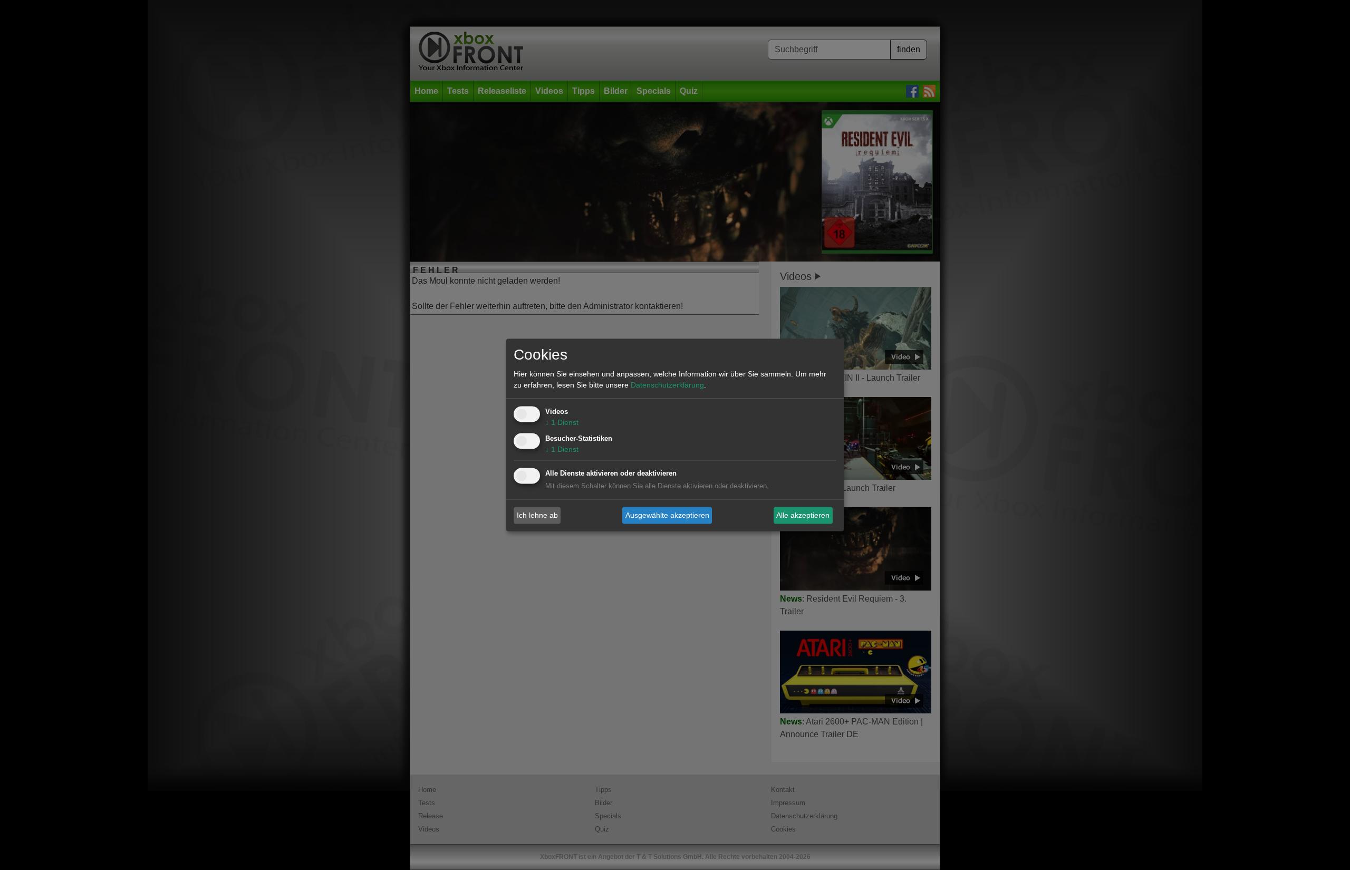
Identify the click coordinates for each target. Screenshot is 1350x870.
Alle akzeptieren (803, 515)
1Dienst (561, 423)
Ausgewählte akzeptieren (667, 515)
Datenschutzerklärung (667, 385)
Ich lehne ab (537, 515)
